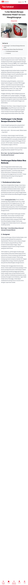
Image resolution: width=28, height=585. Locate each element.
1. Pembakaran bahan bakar (11, 51)
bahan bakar (4, 108)
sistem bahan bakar (10, 199)
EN (19, 2)
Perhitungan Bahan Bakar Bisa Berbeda (13, 49)
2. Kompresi (8, 53)
